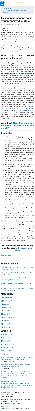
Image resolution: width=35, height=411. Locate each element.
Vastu (6, 304)
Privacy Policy (19, 364)
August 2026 (8, 334)
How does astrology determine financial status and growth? (17, 125)
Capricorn (11, 359)
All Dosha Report (11, 374)
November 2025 (9, 347)
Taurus (7, 357)
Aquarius (17, 359)
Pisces (22, 359)
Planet (6, 320)
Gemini (11, 357)
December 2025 (9, 344)
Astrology (8, 301)
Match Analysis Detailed (24, 374)
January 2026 (8, 341)
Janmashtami (11, 383)
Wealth (6, 314)
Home (4, 8)
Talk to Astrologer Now (24, 249)
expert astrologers (16, 233)
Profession (7, 327)
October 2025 (8, 351)
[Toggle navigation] (3, 2)
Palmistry (7, 307)
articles (8, 8)
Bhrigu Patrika (5, 376)
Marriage (7, 324)
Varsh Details (24, 376)
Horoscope (26, 110)
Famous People (9, 311)
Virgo (23, 357)
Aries (3, 357)
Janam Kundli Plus (21, 372)
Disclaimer (27, 364)
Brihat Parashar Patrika (8, 372)
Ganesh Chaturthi (16, 385)
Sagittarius (4, 359)
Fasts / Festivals (9, 317)
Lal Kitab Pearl (14, 376)
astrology (29, 73)
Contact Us (10, 364)
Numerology (8, 297)
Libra (26, 357)
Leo (20, 357)
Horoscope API (5, 366)
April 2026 (7, 338)
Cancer (16, 357)
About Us (4, 364)
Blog (12, 366)
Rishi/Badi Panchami (11, 387)
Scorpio (31, 357)
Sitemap (16, 366)
